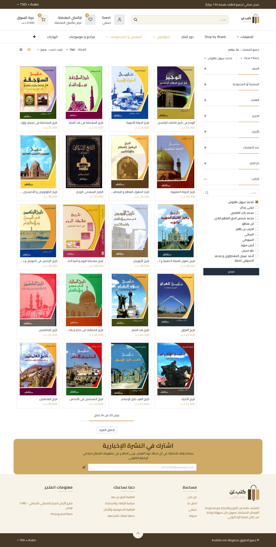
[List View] (21, 50)
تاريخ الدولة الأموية (137, 123)
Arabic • (29, 4)
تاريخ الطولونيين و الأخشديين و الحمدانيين (38, 192)
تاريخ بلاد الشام (140, 330)
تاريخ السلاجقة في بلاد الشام (86, 123)
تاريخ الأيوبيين (141, 261)
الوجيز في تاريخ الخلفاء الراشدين (176, 123)
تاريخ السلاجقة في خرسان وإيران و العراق (38, 123)
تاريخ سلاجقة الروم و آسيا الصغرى (84, 261)
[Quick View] (157, 73)
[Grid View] (29, 50)
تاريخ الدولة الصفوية (183, 192)
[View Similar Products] (157, 102)
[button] (42, 50)
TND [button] (72, 49)
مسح (231, 271)
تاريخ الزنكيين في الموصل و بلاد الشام (38, 261)
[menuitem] (245, 37)
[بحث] (135, 19)
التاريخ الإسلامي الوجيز (89, 192)
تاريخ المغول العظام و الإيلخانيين (130, 192)
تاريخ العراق (188, 330)
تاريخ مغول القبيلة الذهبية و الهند (176, 261)
